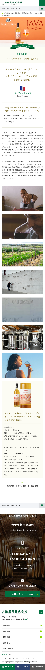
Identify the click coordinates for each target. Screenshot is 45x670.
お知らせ (6, 643)
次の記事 (34, 486)
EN (10, 654)
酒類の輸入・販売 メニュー (11, 9)
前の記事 (10, 486)
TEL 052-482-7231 (22, 554)
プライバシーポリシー (10, 658)
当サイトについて (29, 658)
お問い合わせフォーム (22, 594)
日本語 (4, 654)
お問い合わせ (8, 648)
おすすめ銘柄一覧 (22, 486)
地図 (25, 619)
